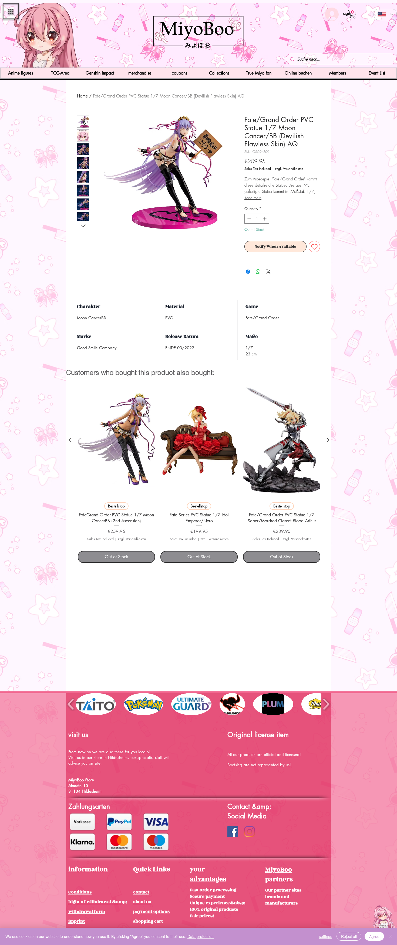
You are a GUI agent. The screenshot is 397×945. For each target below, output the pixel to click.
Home (82, 96)
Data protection (200, 936)
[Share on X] (268, 271)
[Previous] (36, 36)
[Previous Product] (70, 440)
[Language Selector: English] (385, 14)
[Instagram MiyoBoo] (249, 831)
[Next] (361, 36)
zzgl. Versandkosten (289, 169)
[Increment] (265, 218)
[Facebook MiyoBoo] (232, 831)
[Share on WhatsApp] (258, 271)
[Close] (390, 936)
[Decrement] (248, 218)
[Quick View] (116, 440)
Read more (252, 197)
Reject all (349, 936)
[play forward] (326, 704)
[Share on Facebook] (248, 271)
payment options (151, 911)
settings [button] (325, 936)
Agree (374, 936)
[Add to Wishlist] (314, 247)
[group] (199, 472)
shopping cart (148, 921)
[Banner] (198, 58)
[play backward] (71, 704)
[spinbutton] (257, 218)
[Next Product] (328, 440)
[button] (11, 11)
